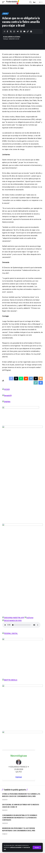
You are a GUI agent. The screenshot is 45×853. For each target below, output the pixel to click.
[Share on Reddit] (26, 378)
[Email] (24, 31)
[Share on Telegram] (17, 31)
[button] (37, 847)
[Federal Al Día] (13, 2)
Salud (5, 13)
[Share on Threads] (20, 31)
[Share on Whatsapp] (14, 31)
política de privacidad (15, 847)
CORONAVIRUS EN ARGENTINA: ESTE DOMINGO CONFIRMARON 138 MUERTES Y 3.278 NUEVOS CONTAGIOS (19, 817)
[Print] (31, 31)
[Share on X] (10, 31)
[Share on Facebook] (7, 31)
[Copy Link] (27, 31)
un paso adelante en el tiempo (11, 36)
